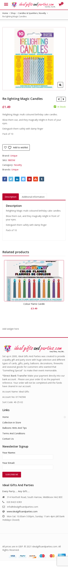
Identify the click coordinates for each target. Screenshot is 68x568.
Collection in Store (11, 422)
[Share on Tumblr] (41, 179)
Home (5, 416)
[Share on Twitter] (11, 179)
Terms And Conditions (13, 433)
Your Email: (8, 462)
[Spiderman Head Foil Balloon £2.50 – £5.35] (63, 99)
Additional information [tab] (33, 196)
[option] (34, 58)
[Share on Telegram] (23, 179)
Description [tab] (10, 196)
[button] (63, 87)
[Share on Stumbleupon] (35, 179)
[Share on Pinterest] (29, 179)
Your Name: (8, 452)
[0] (60, 4)
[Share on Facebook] (4, 179)
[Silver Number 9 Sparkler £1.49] (58, 99)
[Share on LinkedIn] (17, 179)
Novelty (18, 164)
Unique (13, 155)
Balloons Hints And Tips (14, 427)
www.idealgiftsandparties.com (22, 511)
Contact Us (8, 438)
